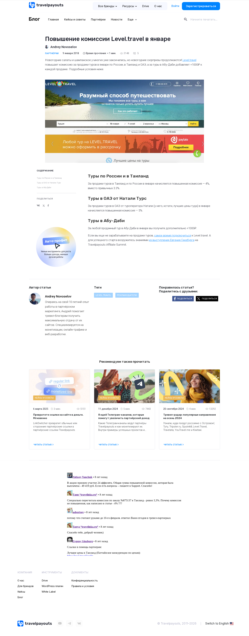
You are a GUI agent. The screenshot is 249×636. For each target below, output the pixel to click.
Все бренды (106, 6)
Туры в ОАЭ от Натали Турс (49, 183)
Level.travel (189, 60)
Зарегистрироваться (201, 6)
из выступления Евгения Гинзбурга (171, 240)
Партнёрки (98, 19)
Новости (116, 19)
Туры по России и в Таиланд (49, 178)
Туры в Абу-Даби (44, 187)
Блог (20, 597)
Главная (53, 19)
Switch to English (217, 623)
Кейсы (21, 591)
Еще (131, 19)
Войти (175, 6)
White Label (49, 591)
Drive (145, 6)
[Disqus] (124, 513)
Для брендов (25, 586)
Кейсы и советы (75, 19)
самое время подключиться (172, 235)
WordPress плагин (52, 586)
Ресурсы (128, 6)
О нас (158, 6)
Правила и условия (82, 586)
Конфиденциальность (84, 580)
